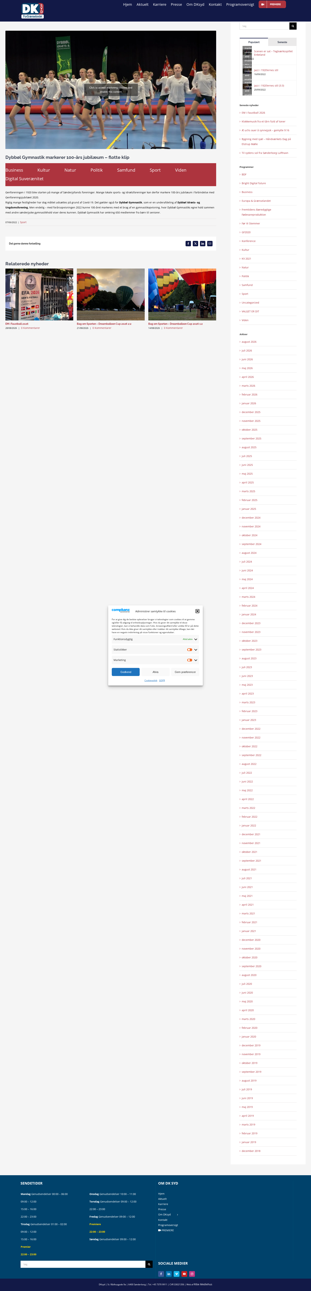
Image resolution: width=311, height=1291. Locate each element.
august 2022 (249, 764)
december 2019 (251, 1045)
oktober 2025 (249, 429)
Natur (70, 170)
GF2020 (246, 232)
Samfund (126, 170)
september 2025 (251, 438)
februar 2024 (249, 605)
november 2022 (251, 737)
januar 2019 (249, 1142)
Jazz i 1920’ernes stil (266, 70)
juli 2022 (247, 772)
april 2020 (248, 1010)
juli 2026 (247, 350)
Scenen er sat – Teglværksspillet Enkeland (273, 53)
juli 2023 (247, 667)
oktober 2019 (249, 1063)
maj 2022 (247, 790)
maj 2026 (247, 368)
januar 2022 (249, 825)
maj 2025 (247, 473)
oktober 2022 (249, 746)
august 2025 (249, 447)
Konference (249, 241)
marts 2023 (248, 702)
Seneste (282, 42)
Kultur (43, 170)
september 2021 (251, 860)
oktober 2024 (249, 535)
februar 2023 (249, 711)
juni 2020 (247, 992)
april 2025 (248, 482)
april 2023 (248, 693)
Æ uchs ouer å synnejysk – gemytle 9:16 (265, 130)
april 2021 (248, 904)
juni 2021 (247, 887)
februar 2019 (249, 1133)
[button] (197, 611)
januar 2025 (249, 509)
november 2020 (251, 948)
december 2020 (251, 940)
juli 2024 (247, 561)
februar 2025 (249, 500)
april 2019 (248, 1115)
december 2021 (251, 834)
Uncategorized (250, 302)
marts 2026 (248, 385)
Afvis (156, 672)
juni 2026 (247, 359)
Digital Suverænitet (24, 178)
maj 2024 (247, 579)
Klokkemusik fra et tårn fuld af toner (263, 121)
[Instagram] (192, 1274)
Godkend (125, 672)
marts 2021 (248, 913)
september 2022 (251, 755)
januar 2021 (249, 931)
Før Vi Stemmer (251, 223)
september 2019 (251, 1071)
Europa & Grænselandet (256, 200)
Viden (180, 170)
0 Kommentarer (30, 328)
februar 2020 (249, 1027)
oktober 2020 (249, 957)
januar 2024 (249, 614)
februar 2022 (249, 816)
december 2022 (251, 728)
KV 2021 (246, 258)
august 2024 (249, 552)
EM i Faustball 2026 (16, 323)
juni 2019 (247, 1098)
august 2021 (249, 869)
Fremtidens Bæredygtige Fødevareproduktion (256, 212)
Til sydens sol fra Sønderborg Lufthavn (265, 153)
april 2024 (248, 588)
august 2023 (249, 658)
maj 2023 (247, 684)
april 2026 (248, 377)
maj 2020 (247, 1001)
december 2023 (251, 623)
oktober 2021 (249, 852)
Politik (97, 170)
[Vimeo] (176, 1274)
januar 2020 (249, 1036)
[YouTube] (184, 1274)
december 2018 (251, 1151)
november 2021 (251, 843)
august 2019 (249, 1080)
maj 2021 (247, 896)
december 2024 (251, 517)
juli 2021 (247, 878)
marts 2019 (248, 1124)
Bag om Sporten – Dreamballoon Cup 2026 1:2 (175, 323)
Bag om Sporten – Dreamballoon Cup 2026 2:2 (104, 323)
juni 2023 (247, 676)
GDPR (162, 680)
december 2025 (251, 412)
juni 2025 (247, 465)
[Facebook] (161, 1274)
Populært (254, 42)
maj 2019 (247, 1107)
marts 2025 (248, 491)
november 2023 (251, 632)
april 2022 (248, 799)
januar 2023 (249, 720)
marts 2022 (248, 808)
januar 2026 (249, 403)
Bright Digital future (254, 183)
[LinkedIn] (169, 1274)
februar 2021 (249, 922)
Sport (155, 170)
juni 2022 (247, 781)
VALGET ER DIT (250, 311)
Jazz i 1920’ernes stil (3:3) (269, 85)
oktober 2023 (249, 640)
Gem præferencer (185, 672)
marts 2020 (248, 1019)
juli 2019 (247, 1089)
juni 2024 (247, 570)
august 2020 (249, 975)
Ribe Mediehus (203, 1284)
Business (14, 170)
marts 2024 (248, 596)
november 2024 (251, 526)
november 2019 (251, 1054)
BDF (244, 174)
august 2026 (249, 341)
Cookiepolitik (151, 680)
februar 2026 (249, 394)
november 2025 (251, 421)
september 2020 (251, 966)
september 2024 (251, 544)
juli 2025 (247, 456)
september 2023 (251, 649)
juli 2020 (247, 983)
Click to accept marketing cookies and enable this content (110, 89)
